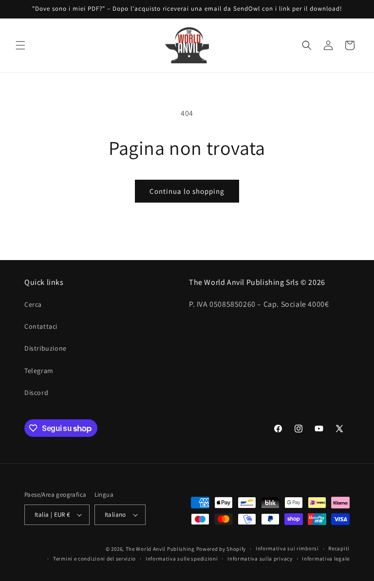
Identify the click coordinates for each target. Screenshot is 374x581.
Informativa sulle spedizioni (182, 558)
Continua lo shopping (187, 191)
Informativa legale (326, 558)
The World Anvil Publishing (160, 548)
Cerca (33, 304)
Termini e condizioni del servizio (94, 558)
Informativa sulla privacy (260, 558)
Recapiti (339, 548)
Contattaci (40, 326)
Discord (36, 392)
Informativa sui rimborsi (287, 548)
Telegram (39, 370)
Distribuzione (45, 348)
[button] (20, 45)
